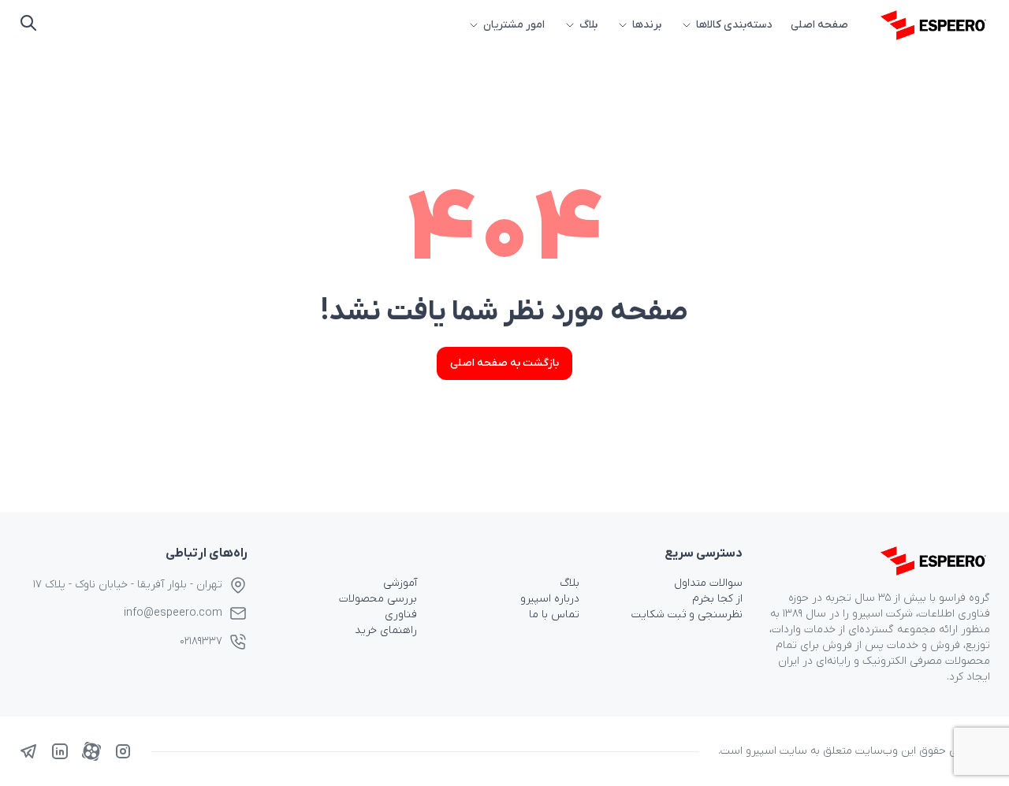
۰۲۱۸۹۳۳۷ (201, 641)
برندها (646, 24)
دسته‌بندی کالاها (734, 24)
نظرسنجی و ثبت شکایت (687, 614)
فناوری (401, 614)
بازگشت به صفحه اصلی (504, 363)
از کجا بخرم (717, 598)
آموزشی (400, 583)
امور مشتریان (514, 24)
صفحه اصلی (819, 24)
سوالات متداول (708, 583)
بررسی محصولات (378, 598)
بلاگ (588, 24)
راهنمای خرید (386, 630)
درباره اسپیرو (549, 598)
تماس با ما (554, 614)
